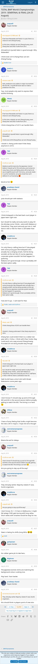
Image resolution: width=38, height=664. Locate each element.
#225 (35, 195)
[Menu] (2, 2)
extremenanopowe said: (10, 594)
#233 (35, 437)
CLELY (5, 19)
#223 (35, 106)
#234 (35, 453)
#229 (35, 318)
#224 (35, 159)
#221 (35, 31)
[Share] (31, 31)
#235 (35, 481)
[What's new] (35, 2)
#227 (35, 244)
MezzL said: (6, 322)
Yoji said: (5, 361)
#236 (35, 500)
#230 (35, 356)
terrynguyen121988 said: (10, 35)
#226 (35, 211)
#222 (35, 76)
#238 (35, 550)
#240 (35, 589)
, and (12, 304)
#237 (35, 528)
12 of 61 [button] (19, 607)
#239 (35, 566)
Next (26, 607)
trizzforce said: (6, 163)
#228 (35, 276)
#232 (35, 418)
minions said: (6, 80)
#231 (35, 394)
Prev (12, 607)
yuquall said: (6, 131)
